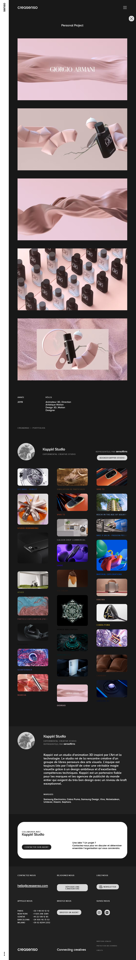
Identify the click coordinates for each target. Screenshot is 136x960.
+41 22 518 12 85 (40, 917)
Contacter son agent (37, 847)
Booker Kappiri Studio (112, 458)
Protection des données (107, 946)
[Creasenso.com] (28, 7)
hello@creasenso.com (33, 886)
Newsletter (109, 887)
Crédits (100, 950)
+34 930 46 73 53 (40, 920)
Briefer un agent (69, 912)
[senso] (4, 7)
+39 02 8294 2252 (40, 922)
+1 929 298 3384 (40, 914)
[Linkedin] (107, 912)
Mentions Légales (104, 941)
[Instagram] (99, 912)
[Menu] (125, 7)
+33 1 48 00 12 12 (40, 911)
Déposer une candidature (72, 888)
